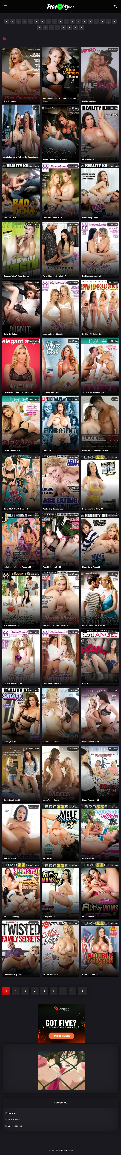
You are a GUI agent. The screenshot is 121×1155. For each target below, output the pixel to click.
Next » (82, 991)
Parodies (12, 1113)
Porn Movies (14, 1119)
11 (72, 991)
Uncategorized (15, 1125)
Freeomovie (67, 1150)
